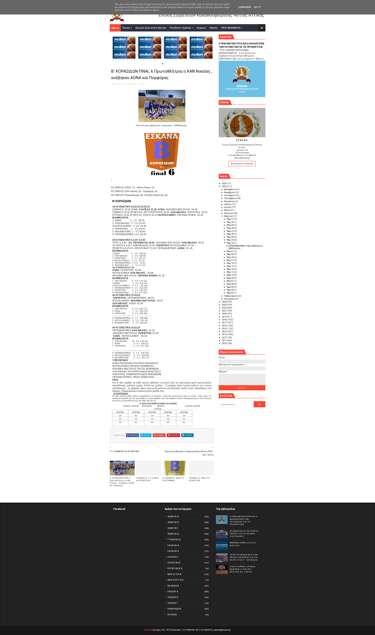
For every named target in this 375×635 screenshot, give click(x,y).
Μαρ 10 (230, 275)
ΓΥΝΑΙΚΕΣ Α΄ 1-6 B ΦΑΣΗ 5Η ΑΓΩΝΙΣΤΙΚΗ (147, 479)
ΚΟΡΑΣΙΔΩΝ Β (175, 568)
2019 (224, 317)
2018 (224, 319)
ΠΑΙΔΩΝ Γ (173, 603)
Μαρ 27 (230, 231)
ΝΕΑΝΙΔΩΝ (173, 586)
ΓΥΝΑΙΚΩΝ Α (174, 539)
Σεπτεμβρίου (230, 198)
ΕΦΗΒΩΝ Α (173, 545)
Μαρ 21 (230, 251)
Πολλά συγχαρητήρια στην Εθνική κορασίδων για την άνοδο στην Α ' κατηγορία (244, 557)
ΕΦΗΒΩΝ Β (173, 551)
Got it (257, 7)
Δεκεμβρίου (230, 189)
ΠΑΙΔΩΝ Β (173, 597)
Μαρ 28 (230, 228)
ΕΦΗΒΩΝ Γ (173, 557)
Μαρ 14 (230, 269)
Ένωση (126, 28)
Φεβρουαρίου (230, 296)
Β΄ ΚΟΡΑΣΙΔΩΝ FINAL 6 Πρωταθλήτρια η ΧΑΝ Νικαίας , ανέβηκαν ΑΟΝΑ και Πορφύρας (122, 481)
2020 (224, 313)
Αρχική (115, 28)
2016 (224, 325)
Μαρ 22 (230, 243)
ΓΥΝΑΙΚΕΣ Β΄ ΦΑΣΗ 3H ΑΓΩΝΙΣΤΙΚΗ (199, 479)
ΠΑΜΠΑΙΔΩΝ (174, 609)
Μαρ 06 (230, 284)
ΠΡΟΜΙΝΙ (172, 614)
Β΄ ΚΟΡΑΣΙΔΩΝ (130, 84)
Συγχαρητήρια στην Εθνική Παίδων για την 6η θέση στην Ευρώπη (244, 533)
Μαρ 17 (230, 260)
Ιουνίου (228, 207)
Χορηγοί (201, 28)
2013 (224, 334)
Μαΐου (227, 210)
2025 (224, 186)
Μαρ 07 (230, 281)
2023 (224, 305)
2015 (224, 328)
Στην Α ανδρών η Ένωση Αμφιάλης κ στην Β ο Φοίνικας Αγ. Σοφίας (242, 569)
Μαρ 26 (230, 234)
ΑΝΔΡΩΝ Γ (173, 528)
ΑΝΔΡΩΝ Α (173, 516)
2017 (224, 322)
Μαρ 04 (230, 290)
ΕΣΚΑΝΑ (148, 630)
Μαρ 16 (230, 263)
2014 (224, 331)
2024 (224, 302)
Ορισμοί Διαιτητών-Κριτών (150, 28)
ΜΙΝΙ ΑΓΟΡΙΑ (175, 574)
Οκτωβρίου (230, 195)
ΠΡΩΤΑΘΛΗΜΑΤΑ (230, 28)
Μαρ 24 (230, 237)
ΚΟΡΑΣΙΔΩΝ (174, 562)
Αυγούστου (229, 201)
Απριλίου (229, 213)
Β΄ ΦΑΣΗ (141, 84)
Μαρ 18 (230, 257)
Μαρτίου (228, 216)
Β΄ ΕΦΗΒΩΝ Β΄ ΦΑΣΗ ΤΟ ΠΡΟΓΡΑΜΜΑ (173, 479)
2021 (224, 311)
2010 (224, 343)
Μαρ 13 (230, 272)
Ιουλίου (228, 204)
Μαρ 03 (230, 293)
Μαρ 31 (230, 219)
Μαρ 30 (230, 222)
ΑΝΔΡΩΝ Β (173, 522)
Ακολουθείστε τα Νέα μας (242, 164)
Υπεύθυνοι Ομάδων (180, 28)
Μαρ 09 (230, 278)
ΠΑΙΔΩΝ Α (173, 591)
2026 (224, 183)
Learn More (244, 7)
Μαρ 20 (230, 254)
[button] (162, 63)
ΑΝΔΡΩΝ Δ (173, 534)
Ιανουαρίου (229, 299)
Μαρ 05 (230, 287)
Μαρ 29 (230, 225)
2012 (224, 337)
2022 (224, 308)
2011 (224, 340)
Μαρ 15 (230, 266)
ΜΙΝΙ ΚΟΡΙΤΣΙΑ (176, 580)
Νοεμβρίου (229, 192)
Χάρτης (214, 28)
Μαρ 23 (230, 240)
